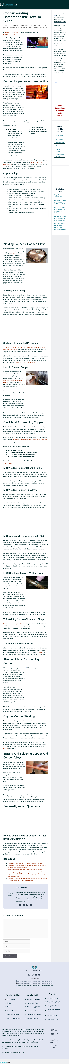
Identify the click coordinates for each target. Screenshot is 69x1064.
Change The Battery (53, 1006)
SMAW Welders (60, 142)
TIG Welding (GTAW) (33, 1007)
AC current (40, 652)
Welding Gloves (52, 1016)
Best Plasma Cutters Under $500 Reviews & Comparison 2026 (60, 218)
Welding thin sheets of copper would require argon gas (29, 439)
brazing (11, 253)
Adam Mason (21, 887)
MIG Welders (59, 139)
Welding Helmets (52, 998)
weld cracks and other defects (25, 362)
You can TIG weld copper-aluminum (14, 624)
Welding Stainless (32, 1018)
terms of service (54, 1030)
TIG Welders (59, 135)
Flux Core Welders (13, 1014)
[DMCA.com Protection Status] (5, 1063)
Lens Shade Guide (52, 1019)
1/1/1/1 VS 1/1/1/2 (53, 1002)
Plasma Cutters (60, 146)
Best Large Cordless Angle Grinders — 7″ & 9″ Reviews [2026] (60, 202)
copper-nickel (7, 393)
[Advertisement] (25, 230)
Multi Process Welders (14, 1018)
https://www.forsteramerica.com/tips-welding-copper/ (25, 863)
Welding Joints (32, 1011)
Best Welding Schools (34, 1014)
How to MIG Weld (32, 1003)
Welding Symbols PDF (34, 999)
